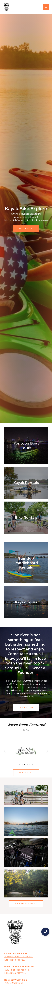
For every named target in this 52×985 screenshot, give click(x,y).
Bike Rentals (26, 517)
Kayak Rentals (26, 483)
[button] (4, 751)
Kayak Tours (26, 602)
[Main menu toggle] (46, 7)
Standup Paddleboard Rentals (26, 562)
